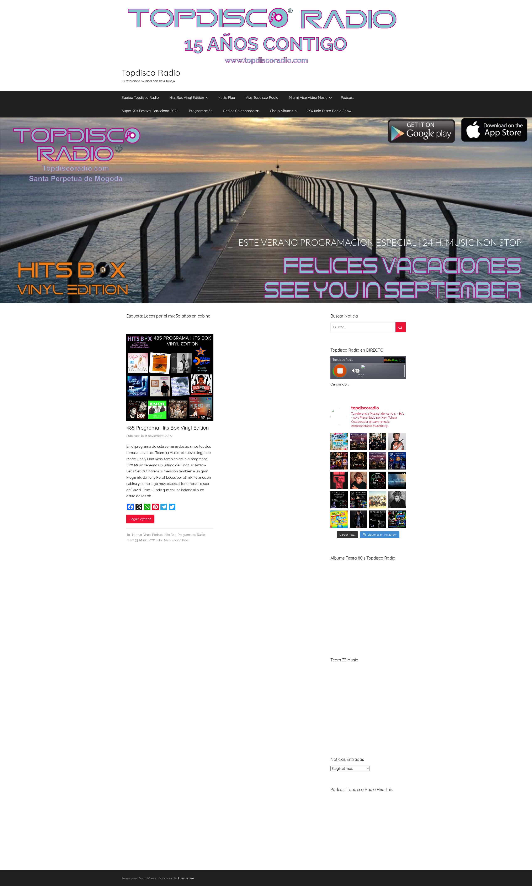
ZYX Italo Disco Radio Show (329, 111)
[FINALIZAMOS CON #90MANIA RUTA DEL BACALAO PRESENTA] (377, 499)
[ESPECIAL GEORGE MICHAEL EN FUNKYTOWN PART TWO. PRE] (358, 480)
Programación (201, 111)
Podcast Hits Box (164, 535)
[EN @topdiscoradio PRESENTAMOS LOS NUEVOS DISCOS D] (339, 499)
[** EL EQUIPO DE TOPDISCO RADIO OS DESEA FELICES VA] (339, 441)
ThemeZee (185, 878)
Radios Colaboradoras (241, 111)
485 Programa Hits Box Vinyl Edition (167, 428)
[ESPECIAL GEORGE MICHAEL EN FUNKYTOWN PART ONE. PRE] (397, 499)
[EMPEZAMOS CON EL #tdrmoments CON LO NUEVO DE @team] (397, 480)
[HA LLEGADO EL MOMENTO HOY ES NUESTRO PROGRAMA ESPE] (377, 461)
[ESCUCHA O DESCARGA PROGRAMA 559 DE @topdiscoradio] (358, 441)
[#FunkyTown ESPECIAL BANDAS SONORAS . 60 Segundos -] (397, 441)
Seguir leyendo (140, 519)
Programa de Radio (191, 535)
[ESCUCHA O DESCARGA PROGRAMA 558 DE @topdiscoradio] (397, 461)
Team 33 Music (137, 540)
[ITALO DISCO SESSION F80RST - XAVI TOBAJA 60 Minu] (377, 480)
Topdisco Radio (150, 72)
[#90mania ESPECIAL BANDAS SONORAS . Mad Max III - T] (377, 441)
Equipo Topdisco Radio (140, 97)
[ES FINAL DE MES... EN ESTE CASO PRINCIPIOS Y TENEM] (397, 519)
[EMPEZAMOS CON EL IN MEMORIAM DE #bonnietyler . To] (358, 461)
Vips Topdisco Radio (262, 97)
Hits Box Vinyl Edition (186, 97)
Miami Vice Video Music (308, 97)
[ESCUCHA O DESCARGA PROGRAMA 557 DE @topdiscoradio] (358, 499)
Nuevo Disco (141, 535)
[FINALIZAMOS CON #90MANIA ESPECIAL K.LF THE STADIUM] (339, 480)
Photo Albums (281, 111)
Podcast (347, 97)
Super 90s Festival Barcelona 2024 (150, 111)
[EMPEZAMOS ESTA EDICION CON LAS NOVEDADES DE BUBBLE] (358, 519)
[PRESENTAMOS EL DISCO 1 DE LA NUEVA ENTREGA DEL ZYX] (339, 519)
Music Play (226, 97)
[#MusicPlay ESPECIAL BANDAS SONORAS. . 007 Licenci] (339, 461)
